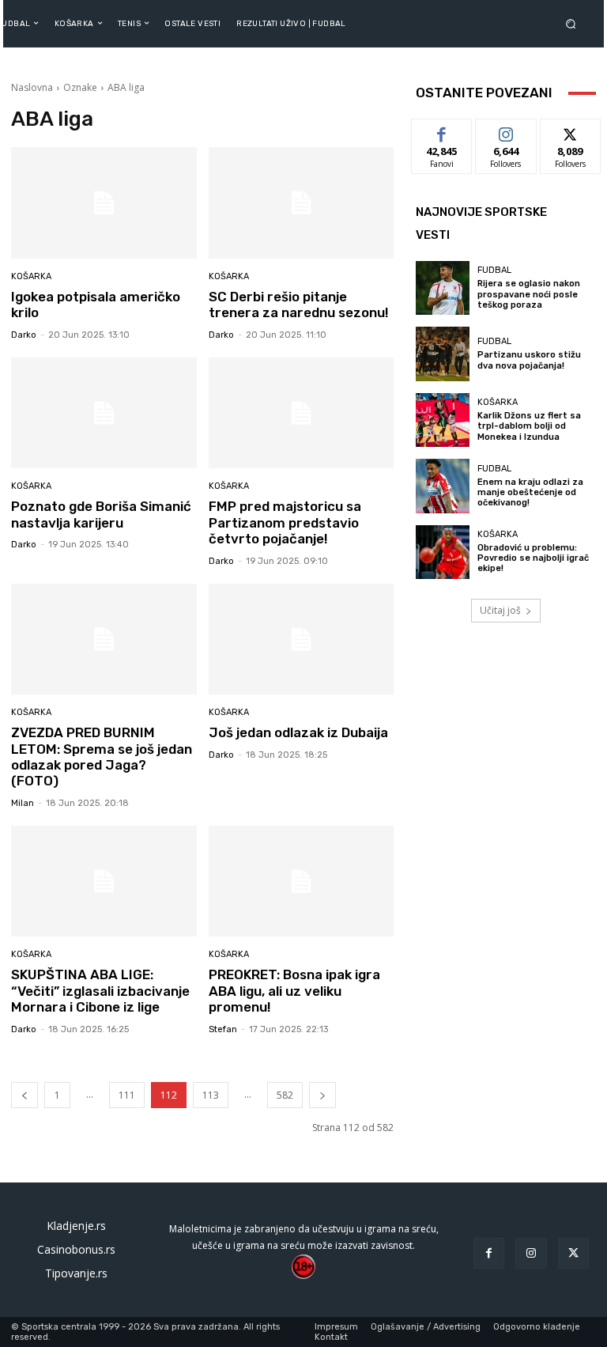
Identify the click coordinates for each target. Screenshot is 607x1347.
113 (210, 1095)
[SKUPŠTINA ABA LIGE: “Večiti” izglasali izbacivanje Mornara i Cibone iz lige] (104, 881)
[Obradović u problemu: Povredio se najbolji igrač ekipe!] (442, 552)
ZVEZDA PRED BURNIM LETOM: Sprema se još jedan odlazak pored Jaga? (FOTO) (101, 757)
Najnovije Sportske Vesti (481, 223)
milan (22, 803)
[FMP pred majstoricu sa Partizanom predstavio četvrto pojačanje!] (301, 413)
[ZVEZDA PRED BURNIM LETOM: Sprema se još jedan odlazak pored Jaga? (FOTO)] (104, 639)
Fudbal (494, 270)
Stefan (223, 1029)
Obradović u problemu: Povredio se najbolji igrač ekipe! (533, 558)
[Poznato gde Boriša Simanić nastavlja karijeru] (104, 413)
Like (442, 131)
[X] (573, 1253)
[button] (574, 23)
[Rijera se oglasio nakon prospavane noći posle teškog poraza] (442, 288)
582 (285, 1095)
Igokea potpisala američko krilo (95, 304)
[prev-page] (24, 1095)
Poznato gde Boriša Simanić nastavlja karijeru (101, 514)
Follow (506, 131)
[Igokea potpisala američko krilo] (104, 203)
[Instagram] (530, 1253)
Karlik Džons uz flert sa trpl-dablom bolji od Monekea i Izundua (529, 426)
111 (127, 1095)
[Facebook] (488, 1253)
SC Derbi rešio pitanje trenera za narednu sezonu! (299, 304)
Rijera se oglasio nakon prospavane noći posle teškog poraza (528, 293)
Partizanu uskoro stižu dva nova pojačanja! (529, 360)
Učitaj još (500, 610)
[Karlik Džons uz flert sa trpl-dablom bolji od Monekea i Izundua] (442, 420)
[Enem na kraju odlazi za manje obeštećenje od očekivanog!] (442, 486)
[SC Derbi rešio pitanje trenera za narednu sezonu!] (301, 203)
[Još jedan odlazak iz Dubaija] (301, 639)
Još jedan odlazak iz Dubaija (298, 732)
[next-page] (322, 1095)
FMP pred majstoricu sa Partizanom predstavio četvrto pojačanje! (285, 522)
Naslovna (32, 87)
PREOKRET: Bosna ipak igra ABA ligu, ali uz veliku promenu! (294, 991)
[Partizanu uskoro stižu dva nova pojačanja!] (442, 353)
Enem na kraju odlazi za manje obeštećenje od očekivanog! (530, 492)
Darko (23, 335)
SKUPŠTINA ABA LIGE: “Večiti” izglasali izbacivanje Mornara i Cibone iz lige (100, 991)
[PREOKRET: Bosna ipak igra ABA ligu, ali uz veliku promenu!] (301, 881)
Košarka (31, 276)
